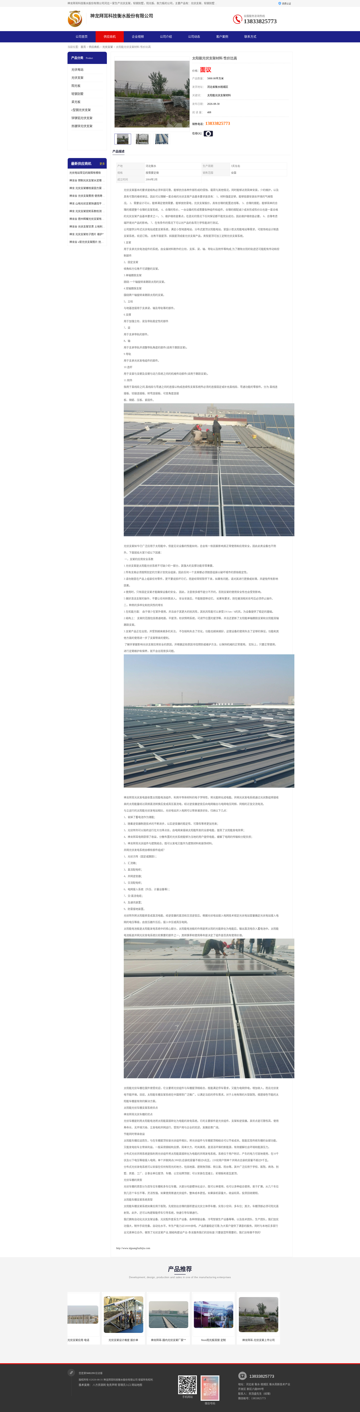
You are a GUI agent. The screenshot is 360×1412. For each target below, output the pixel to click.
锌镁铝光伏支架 (81, 118)
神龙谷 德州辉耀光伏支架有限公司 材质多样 (87, 218)
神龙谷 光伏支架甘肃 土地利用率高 (87, 226)
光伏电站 (77, 69)
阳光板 (75, 85)
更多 (102, 163)
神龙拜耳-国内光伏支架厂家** (88, 1340)
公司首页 (82, 36)
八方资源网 (99, 1385)
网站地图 (137, 1385)
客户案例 (222, 36)
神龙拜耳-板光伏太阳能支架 (268, 1340)
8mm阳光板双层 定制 (133, 1340)
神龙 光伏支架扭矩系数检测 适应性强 (87, 211)
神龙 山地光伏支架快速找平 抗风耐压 (87, 203)
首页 (83, 47)
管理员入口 (124, 1385)
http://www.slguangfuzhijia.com (133, 1248)
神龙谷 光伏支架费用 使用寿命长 (87, 195)
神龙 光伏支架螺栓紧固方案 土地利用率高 (87, 188)
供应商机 (110, 36)
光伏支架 (107, 47)
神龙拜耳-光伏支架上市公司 (178, 1340)
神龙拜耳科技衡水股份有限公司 (121, 1379)
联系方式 (250, 36)
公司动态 (194, 36)
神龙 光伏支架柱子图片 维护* (86, 234)
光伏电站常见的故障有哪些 (85, 172)
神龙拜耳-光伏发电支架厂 (223, 1340)
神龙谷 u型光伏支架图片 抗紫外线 (87, 242)
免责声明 (111, 1385)
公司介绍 (166, 36)
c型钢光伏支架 (81, 110)
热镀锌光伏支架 (81, 126)
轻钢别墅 (77, 93)
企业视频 (138, 36)
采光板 (75, 101)
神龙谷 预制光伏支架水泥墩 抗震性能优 (87, 180)
